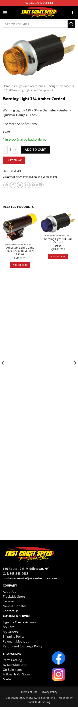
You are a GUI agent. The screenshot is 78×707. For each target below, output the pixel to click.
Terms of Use (29, 692)
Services (9, 601)
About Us (9, 592)
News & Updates (15, 606)
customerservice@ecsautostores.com (30, 578)
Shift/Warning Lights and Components (30, 90)
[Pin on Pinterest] (33, 185)
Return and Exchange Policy (22, 646)
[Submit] (71, 23)
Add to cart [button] (20, 264)
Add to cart (35, 150)
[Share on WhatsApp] (6, 185)
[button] (5, 12)
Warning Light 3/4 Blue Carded (58, 240)
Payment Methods (16, 641)
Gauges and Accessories (29, 86)
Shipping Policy (13, 636)
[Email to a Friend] (27, 185)
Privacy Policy (49, 692)
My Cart (8, 627)
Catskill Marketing (39, 702)
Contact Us (11, 611)
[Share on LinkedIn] (40, 185)
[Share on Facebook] (13, 185)
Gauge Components (61, 86)
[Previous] (3, 370)
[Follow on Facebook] (72, 12)
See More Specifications (20, 124)
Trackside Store (14, 596)
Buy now (14, 160)
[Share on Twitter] (20, 185)
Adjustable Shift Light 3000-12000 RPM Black (20, 249)
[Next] (75, 370)
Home (6, 86)
